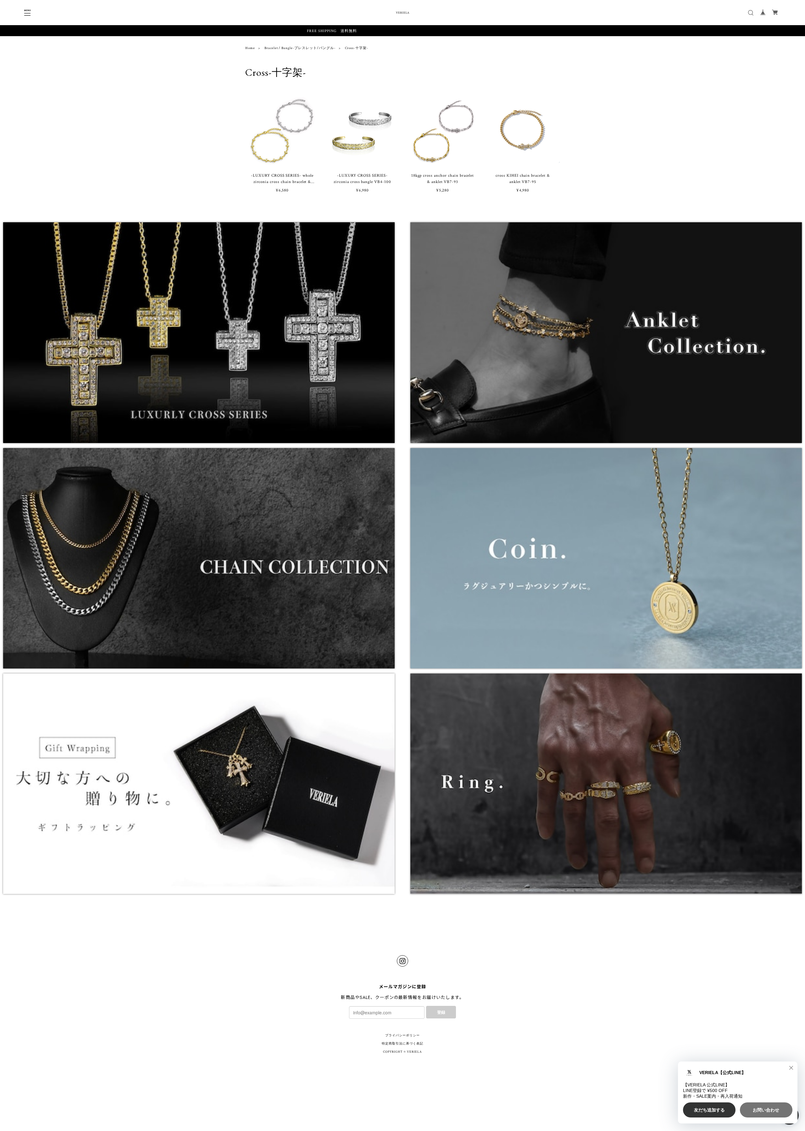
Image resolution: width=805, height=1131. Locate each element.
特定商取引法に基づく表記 (402, 1044)
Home (250, 48)
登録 (441, 1012)
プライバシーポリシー (402, 1036)
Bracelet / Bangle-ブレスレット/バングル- (300, 48)
